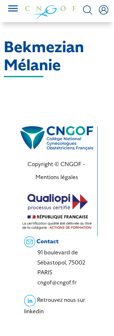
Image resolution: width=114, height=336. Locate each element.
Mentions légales (56, 177)
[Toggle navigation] (13, 9)
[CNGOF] (50, 12)
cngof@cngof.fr (57, 282)
